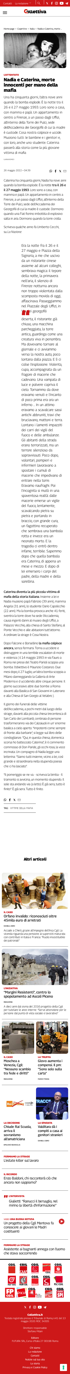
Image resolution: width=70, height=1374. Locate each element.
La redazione (21, 3)
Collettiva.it (35, 1314)
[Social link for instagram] (56, 3)
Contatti (7, 3)
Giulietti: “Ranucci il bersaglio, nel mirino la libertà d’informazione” (33, 1203)
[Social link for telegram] (66, 3)
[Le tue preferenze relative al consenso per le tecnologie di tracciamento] (63, 1367)
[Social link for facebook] (51, 3)
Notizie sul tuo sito (35, 1359)
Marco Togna (43, 1079)
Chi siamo (35, 1347)
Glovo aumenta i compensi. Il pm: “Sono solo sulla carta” (50, 1067)
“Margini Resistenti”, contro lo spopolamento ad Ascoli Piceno (28, 994)
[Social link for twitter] (47, 3)
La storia (35, 1363)
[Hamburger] (5, 12)
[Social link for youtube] (61, 3)
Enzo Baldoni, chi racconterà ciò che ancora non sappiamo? (30, 1180)
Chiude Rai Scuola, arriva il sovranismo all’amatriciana (17, 1133)
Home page (9, 28)
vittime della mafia (21, 808)
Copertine (22, 28)
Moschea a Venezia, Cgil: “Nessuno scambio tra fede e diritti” (17, 1067)
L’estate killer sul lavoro (21, 1160)
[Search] (39, 3)
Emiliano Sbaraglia (12, 1145)
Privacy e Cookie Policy (35, 1367)
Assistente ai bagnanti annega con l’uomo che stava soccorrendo (34, 1251)
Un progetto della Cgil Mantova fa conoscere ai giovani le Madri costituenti (29, 1227)
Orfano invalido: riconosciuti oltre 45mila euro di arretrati (30, 918)
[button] (50, 171)
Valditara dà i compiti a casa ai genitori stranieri (50, 1131)
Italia (32, 28)
